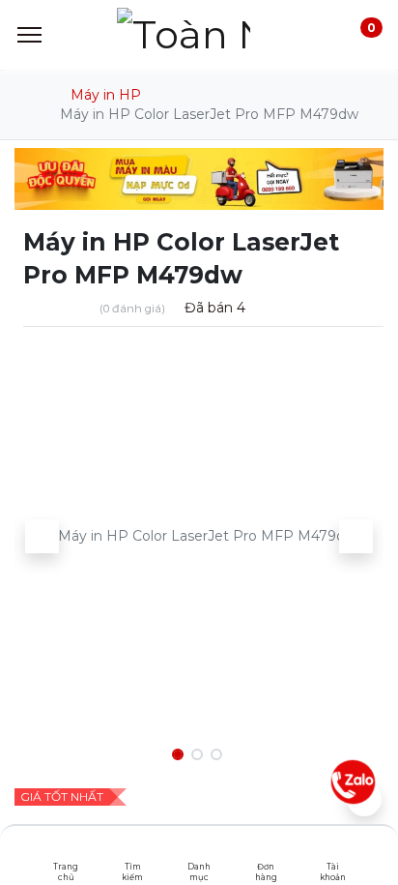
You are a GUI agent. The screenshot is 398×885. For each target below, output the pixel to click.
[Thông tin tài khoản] (333, 851)
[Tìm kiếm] (133, 851)
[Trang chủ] (66, 851)
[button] (42, 535)
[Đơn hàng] (266, 851)
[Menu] (29, 34)
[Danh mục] (199, 851)
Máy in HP (106, 94)
